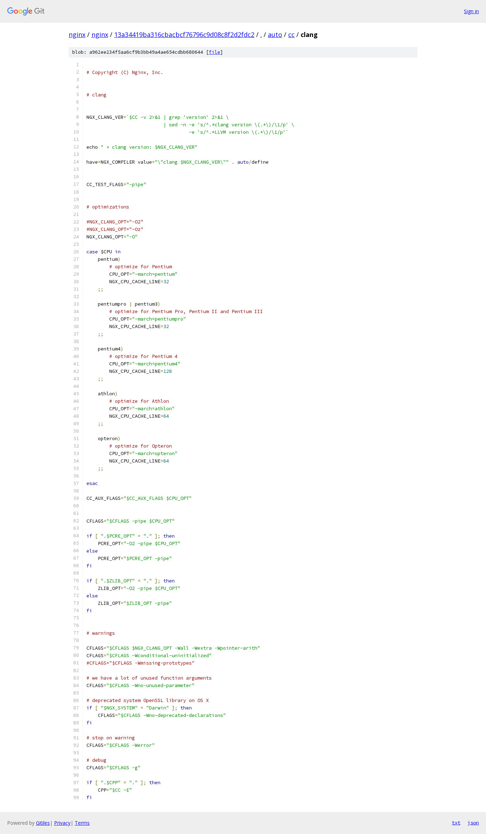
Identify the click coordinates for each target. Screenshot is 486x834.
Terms (82, 822)
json (473, 822)
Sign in (471, 11)
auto (275, 34)
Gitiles (43, 822)
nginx (77, 34)
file (214, 52)
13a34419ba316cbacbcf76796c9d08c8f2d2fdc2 (184, 34)
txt (456, 822)
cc (291, 34)
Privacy (62, 822)
